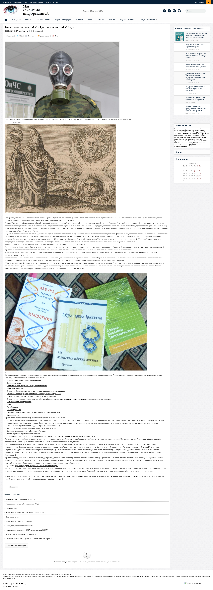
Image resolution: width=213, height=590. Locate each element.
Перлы (186, 139)
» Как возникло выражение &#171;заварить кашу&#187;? (26, 530)
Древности (187, 131)
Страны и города (43, 20)
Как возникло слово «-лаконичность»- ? (46, 479)
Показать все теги (180, 147)
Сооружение (193, 143)
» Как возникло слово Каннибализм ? (18, 521)
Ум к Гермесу (12, 407)
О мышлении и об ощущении (19, 401)
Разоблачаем (189, 141)
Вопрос (12, 487)
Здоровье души (13, 415)
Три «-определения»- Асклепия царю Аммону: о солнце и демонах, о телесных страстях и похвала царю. (51, 436)
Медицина (191, 137)
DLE (20, 584)
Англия (205, 129)
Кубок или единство (15, 388)
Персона (192, 139)
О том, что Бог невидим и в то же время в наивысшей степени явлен (36, 391)
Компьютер (195, 135)
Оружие (101, 20)
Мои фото (198, 137)
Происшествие (179, 141)
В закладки (7, 2)
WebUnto (15, 586)
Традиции (192, 145)
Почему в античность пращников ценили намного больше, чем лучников (195, 108)
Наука (176, 139)
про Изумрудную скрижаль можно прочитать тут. (36, 465)
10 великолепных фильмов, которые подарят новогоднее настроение (196, 56)
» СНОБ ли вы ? (10, 508)
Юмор (199, 145)
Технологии (184, 145)
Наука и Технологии (127, 20)
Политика (27, 20)
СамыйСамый (182, 143)
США (176, 143)
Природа (15, 20)
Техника (177, 145)
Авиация (196, 129)
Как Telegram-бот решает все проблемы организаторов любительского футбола (196, 35)
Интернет (193, 133)
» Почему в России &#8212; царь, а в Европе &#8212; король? (27, 538)
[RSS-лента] (164, 10)
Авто (201, 129)
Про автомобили (52, 2)
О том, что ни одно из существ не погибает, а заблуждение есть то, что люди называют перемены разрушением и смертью (59, 399)
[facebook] (169, 10)
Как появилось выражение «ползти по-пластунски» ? (132, 476)
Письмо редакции (36, 2)
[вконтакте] (174, 10)
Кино (185, 135)
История (79, 20)
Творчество (202, 143)
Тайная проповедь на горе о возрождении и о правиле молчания (34, 412)
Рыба (201, 141)
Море (204, 137)
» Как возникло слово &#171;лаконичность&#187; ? (24, 512)
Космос (112, 20)
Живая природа (200, 131)
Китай (189, 135)
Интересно (184, 133)
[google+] (179, 10)
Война (176, 131)
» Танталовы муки (11, 517)
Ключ (9, 404)
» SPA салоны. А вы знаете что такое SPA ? (20, 534)
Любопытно (23, 31)
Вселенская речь (14, 383)
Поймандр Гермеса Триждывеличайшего (24, 380)
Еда (193, 131)
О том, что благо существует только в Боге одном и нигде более (34, 393)
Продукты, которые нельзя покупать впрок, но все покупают (195, 89)
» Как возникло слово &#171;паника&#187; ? (21, 504)
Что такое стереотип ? (18, 479)
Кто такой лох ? (48, 476)
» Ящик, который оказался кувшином (18, 525)
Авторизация (199, 2)
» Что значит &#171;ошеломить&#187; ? (19, 499)
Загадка (177, 133)
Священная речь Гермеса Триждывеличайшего (27, 385)
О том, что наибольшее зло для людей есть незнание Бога (31, 396)
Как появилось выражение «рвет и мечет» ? (77, 476)
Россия (196, 141)
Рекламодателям (20, 2)
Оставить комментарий (16, 546)
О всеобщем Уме (14, 409)
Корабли (202, 135)
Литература (184, 137)
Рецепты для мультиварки (183, 129)
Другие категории (148, 20)
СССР (90, 20)
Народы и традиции (63, 20)
